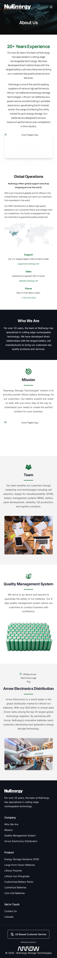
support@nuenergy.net (28, 263)
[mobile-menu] (51, 7)
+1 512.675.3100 (28, 297)
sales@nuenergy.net (28, 280)
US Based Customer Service (30, 934)
